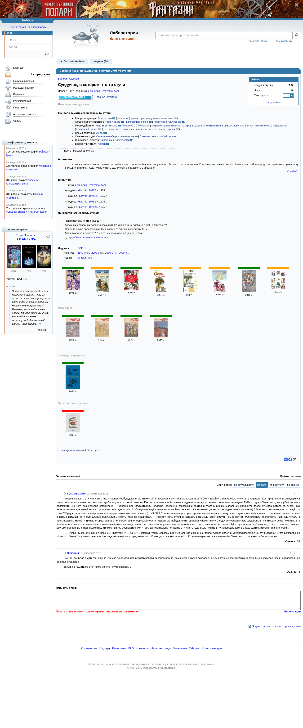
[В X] (295, 459)
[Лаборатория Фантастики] (87, 36)
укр (107, 648)
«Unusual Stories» (16, 211)
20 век (100, 132)
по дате (261, 484)
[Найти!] (296, 35)
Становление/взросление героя (115, 136)
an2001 (294, 171)
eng (96, 648)
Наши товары (212, 648)
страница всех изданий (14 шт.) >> (78, 450)
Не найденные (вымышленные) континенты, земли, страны (139, 129)
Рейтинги (18, 94)
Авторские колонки (24, 114)
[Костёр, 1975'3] (131, 336)
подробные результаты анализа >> (88, 237)
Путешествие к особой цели (157, 136)
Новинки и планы (23, 81)
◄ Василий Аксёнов (72, 61)
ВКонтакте (180, 648)
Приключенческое (137, 121)
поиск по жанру (258, 41)
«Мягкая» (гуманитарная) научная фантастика (145, 118)
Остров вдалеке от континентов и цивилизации (211, 125)
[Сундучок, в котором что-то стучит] (72, 289)
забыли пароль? (37, 27)
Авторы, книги (40, 74)
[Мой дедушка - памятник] (248, 291)
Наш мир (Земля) (106, 125)
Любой (102, 143)
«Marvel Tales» (38, 211)
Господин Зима (26, 238)
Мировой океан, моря (164, 125)
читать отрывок (74, 96)
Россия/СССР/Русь (134, 125)
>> (40, 323)
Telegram (195, 648)
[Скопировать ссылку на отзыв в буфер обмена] (64, 493)
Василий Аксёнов (68, 78)
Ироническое (112, 121)
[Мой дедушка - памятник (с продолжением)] (102, 291)
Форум (17, 120)
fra (101, 648)
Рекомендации (22, 100)
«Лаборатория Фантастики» (159, 667)
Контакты (142, 648)
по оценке (293, 484)
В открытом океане (256, 125)
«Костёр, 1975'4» (88, 207)
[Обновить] (48, 238)
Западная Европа (86, 129)
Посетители (20, 107)
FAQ (131, 648)
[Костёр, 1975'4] (160, 336)
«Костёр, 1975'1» (88, 190)
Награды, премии (23, 87)
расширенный (284, 41)
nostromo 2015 (76, 493)
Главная (18, 67)
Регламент (119, 648)
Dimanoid (73, 553)
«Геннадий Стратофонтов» (103, 91)
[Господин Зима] (14, 266)
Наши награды (161, 648)
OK (45, 54)
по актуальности (244, 484)
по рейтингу (277, 484)
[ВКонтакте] (286, 459)
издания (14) (101, 61)
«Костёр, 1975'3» (88, 201)
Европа (278, 125)
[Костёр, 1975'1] (72, 336)
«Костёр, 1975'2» (88, 195)
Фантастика (105, 118)
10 (92, 150)
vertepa (10, 286)
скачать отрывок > (108, 96)
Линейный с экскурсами (114, 140)
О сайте (86, 648)
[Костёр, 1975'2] (102, 336)
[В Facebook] (290, 459)
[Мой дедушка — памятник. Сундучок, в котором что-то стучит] (72, 387)
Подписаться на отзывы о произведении (276, 626)
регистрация (18, 27)
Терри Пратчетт (25, 235)
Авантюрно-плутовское (168, 121)
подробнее (273, 102)
